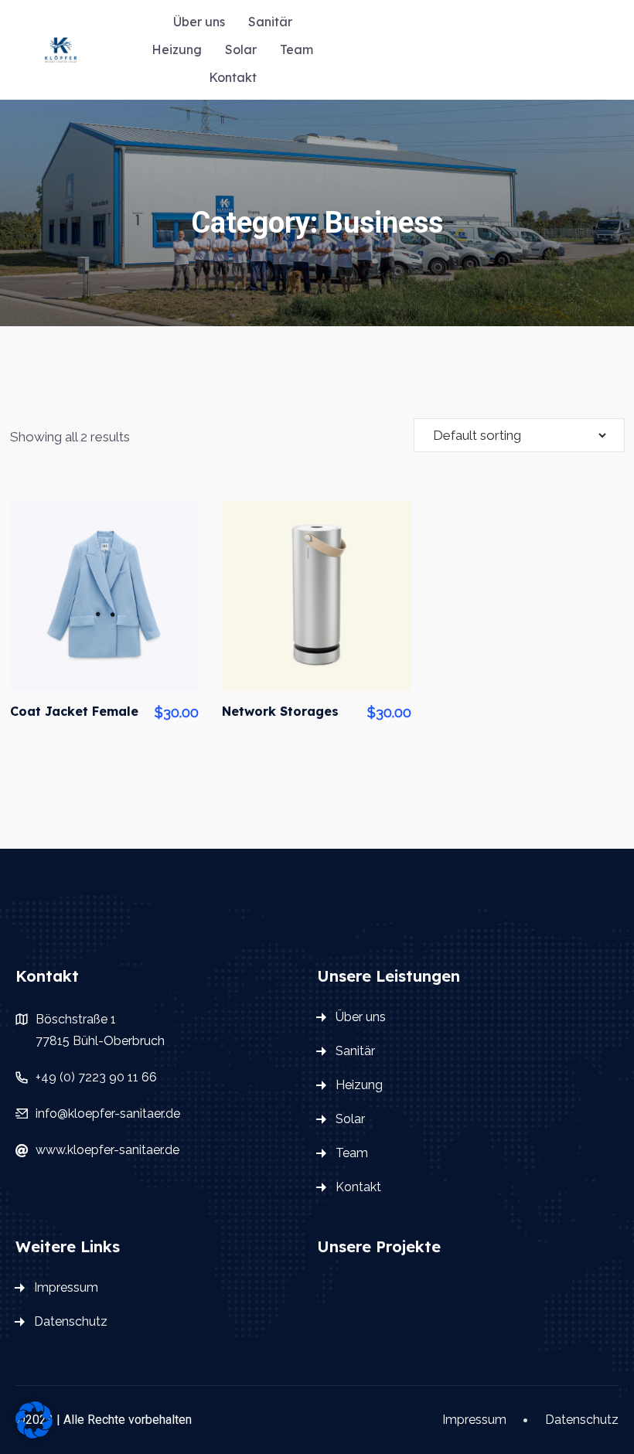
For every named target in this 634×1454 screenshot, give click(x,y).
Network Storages (280, 711)
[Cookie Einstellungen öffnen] (34, 1418)
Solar (241, 49)
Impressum (66, 1287)
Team (296, 49)
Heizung (177, 49)
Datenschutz (70, 1321)
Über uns (199, 21)
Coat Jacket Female (74, 711)
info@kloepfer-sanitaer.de (108, 1113)
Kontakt (233, 77)
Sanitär (270, 21)
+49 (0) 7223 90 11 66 (96, 1077)
